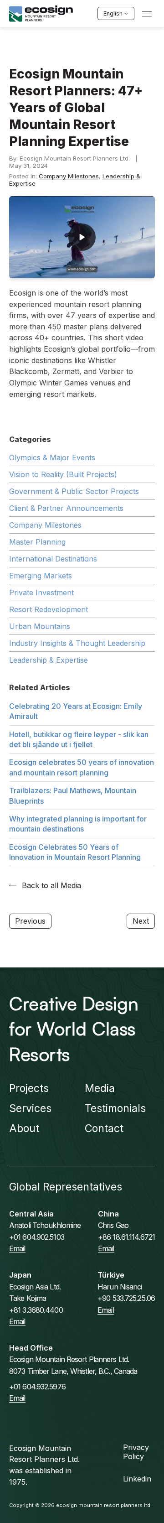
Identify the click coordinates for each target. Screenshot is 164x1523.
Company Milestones (69, 176)
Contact (104, 1128)
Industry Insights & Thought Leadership (77, 643)
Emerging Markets (40, 575)
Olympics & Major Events (52, 457)
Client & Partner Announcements (66, 508)
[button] (82, 237)
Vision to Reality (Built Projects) (63, 474)
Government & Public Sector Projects (74, 491)
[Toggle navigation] (147, 14)
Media (100, 1088)
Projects (29, 1088)
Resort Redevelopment (48, 609)
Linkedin (137, 1478)
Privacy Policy (136, 1452)
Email (17, 1248)
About (24, 1128)
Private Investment (41, 592)
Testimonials (115, 1108)
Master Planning (37, 541)
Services (30, 1108)
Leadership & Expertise (48, 660)
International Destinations (53, 558)
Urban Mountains (39, 626)
